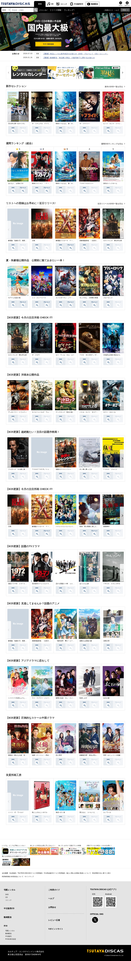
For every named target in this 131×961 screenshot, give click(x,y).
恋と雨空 (59, 755)
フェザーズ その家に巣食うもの (19, 469)
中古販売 (8, 936)
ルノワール (107, 812)
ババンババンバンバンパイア (66, 526)
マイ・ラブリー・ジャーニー (42, 698)
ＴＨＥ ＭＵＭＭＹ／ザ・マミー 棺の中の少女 (96, 355)
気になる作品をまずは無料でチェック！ (14, 856)
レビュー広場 (54, 920)
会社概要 (5, 873)
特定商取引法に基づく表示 (101, 873)
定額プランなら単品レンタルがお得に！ (99, 845)
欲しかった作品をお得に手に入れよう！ (43, 845)
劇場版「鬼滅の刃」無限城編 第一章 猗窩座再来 (24, 240)
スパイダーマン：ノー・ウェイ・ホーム (69, 298)
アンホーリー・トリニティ (17, 412)
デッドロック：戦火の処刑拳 (66, 412)
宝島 (33, 240)
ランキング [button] (69, 10)
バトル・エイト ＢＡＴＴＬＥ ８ (92, 412)
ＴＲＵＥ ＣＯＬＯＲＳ (111, 584)
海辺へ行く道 (60, 812)
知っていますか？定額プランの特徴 (69, 845)
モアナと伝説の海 (14, 298)
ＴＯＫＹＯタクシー (86, 183)
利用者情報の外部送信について (12, 876)
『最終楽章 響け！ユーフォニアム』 (69, 641)
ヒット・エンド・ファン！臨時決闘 (115, 123)
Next (122, 112)
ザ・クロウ (36, 355)
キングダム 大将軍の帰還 (89, 298)
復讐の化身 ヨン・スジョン (66, 698)
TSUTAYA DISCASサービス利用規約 (30, 873)
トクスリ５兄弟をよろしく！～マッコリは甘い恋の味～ (27, 698)
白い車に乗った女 (86, 469)
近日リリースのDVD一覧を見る (110, 204)
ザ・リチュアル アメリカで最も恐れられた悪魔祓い (50, 123)
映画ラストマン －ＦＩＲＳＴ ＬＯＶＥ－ (47, 183)
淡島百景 (106, 641)
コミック (63, 4)
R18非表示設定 (10, 939)
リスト (121, 5)
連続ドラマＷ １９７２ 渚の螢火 (20, 584)
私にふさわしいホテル (39, 812)
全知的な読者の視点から (111, 355)
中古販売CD (78, 4)
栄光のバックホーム (110, 183)
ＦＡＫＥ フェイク (110, 469)
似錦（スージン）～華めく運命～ (43, 755)
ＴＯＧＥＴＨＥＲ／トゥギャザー (43, 469)
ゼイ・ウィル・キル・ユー (65, 355)
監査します (83, 698)
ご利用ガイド (108, 10)
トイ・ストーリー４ (39, 298)
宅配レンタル (10, 930)
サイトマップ (29, 876)
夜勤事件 (106, 526)
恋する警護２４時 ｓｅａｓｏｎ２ (68, 584)
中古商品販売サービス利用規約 (54, 873)
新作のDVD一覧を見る (114, 87)
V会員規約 (12, 873)
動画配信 (94, 4)
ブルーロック (108, 298)
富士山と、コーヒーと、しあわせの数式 (93, 812)
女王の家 (106, 698)
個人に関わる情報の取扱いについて (78, 873)
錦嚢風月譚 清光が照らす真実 (90, 755)
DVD (40, 4)
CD (52, 4)
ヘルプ (116, 10)
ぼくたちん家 (84, 584)
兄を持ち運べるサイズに (16, 123)
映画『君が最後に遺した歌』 (90, 526)
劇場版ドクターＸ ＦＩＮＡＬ (66, 240)
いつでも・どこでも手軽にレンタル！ (14, 845)
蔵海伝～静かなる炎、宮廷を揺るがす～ (22, 755)
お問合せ (52, 907)
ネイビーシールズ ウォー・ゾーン (44, 412)
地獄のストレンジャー (63, 469)
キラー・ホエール (109, 412)
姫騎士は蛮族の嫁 (86, 641)
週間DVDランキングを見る (112, 144)
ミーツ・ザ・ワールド (16, 812)
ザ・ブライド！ (85, 123)
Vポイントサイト (55, 928)
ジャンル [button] (43, 10)
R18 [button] (124, 10)
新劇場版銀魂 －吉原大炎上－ (90, 240)
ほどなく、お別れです (16, 183)
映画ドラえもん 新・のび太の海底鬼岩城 (70, 123)
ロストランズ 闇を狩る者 (112, 240)
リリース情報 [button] (55, 10)
